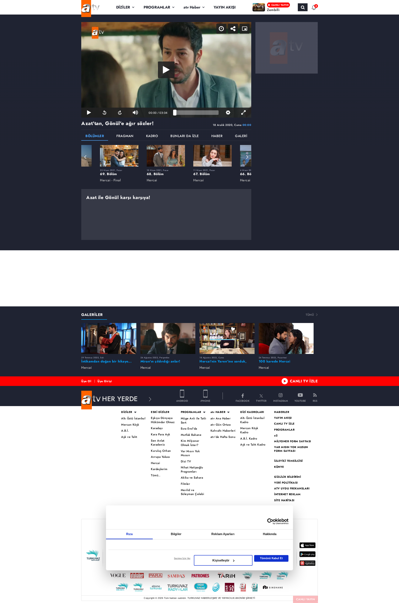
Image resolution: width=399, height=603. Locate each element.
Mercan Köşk (130, 425)
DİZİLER (123, 7)
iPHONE (205, 400)
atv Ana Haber (221, 418)
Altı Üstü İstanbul (133, 418)
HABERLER (281, 412)
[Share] (233, 29)
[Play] (166, 69)
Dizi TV (186, 461)
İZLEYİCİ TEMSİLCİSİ (288, 461)
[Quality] (228, 113)
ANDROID (182, 400)
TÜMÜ (310, 314)
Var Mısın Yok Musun (190, 453)
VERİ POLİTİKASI (286, 483)
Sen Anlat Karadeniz (158, 443)
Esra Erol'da (189, 429)
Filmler (185, 484)
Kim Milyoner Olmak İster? (190, 443)
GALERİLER (92, 314)
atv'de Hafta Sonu (223, 437)
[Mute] (135, 113)
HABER (217, 136)
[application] (166, 70)
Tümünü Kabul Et (271, 558)
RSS (315, 400)
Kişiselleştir (220, 560)
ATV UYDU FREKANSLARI (291, 488)
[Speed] (221, 29)
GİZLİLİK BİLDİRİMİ (287, 477)
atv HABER (218, 412)
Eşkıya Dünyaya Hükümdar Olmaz (163, 420)
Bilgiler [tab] (176, 534)
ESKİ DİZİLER (160, 412)
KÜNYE (279, 467)
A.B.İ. (125, 431)
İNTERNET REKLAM (287, 494)
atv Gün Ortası (221, 425)
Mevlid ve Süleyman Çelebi (192, 492)
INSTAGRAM (280, 400)
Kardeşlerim (159, 469)
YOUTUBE (300, 400)
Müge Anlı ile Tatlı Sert (193, 420)
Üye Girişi (104, 381)
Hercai (155, 463)
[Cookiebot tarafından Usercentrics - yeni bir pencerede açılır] (270, 521)
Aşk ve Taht (129, 437)
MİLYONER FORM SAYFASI (292, 441)
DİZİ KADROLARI (252, 412)
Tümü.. (155, 475)
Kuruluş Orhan (161, 451)
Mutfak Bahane (191, 435)
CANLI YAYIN (305, 599)
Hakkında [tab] (270, 534)
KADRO (152, 136)
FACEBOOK (242, 400)
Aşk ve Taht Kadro (253, 445)
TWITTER (261, 400)
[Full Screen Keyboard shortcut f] (243, 113)
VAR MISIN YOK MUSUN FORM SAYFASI (291, 449)
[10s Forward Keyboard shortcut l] (120, 113)
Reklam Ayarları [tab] (222, 534)
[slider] (196, 113)
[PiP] (245, 29)
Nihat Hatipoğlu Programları (192, 469)
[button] (85, 157)
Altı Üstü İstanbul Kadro (252, 420)
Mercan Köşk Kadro (249, 430)
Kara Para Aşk (160, 434)
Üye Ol (86, 381)
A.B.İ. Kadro (248, 439)
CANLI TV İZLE (304, 381)
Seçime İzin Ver (182, 558)
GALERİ (241, 136)
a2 (276, 435)
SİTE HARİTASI (284, 500)
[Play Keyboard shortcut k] (89, 113)
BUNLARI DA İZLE (184, 136)
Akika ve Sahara (192, 478)
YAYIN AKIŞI (225, 7)
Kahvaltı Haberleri (223, 431)
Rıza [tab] (129, 534)
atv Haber (191, 7)
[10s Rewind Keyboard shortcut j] (104, 113)
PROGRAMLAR (157, 7)
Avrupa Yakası (160, 457)
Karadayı (157, 428)
